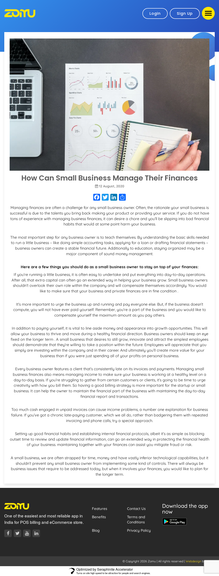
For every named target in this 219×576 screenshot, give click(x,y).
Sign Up (185, 13)
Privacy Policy (139, 530)
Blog (96, 530)
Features (99, 508)
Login (155, 13)
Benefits (99, 517)
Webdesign (193, 561)
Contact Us (136, 508)
